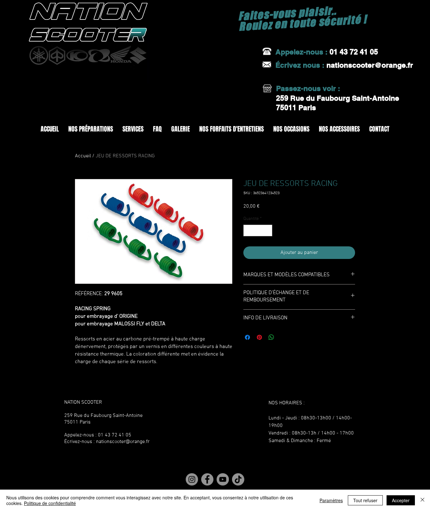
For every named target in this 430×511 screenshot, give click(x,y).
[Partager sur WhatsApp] (271, 337)
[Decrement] (248, 230)
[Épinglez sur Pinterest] (259, 337)
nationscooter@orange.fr (123, 442)
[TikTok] (237, 480)
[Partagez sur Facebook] (247, 337)
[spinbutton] (257, 230)
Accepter (401, 500)
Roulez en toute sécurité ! (302, 22)
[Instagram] (193, 480)
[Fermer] (422, 500)
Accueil (83, 156)
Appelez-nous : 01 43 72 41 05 (97, 435)
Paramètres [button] (331, 500)
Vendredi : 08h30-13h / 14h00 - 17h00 (311, 433)
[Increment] (267, 230)
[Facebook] (207, 480)
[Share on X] (283, 337)
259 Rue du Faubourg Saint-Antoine (338, 98)
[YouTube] (223, 480)
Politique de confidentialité (50, 503)
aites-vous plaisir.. (290, 13)
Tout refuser (365, 500)
